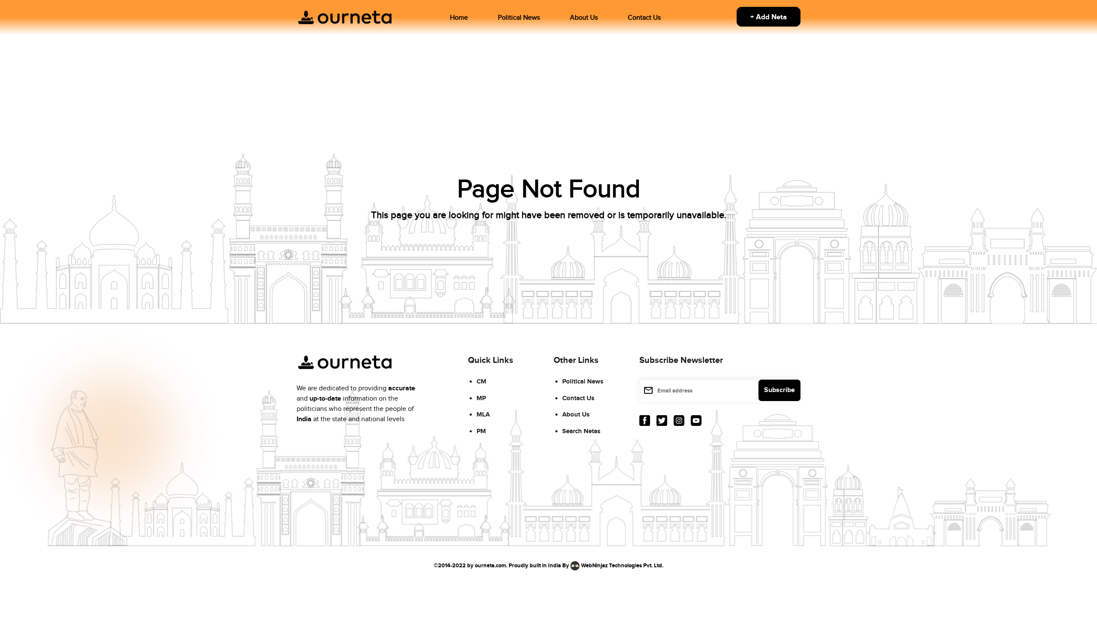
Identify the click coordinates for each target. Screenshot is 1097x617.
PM (481, 431)
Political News (519, 18)
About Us (584, 18)
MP (481, 398)
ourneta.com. (491, 565)
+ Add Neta (768, 17)
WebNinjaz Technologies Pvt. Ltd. (622, 565)
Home (459, 18)
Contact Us (644, 18)
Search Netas (581, 431)
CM (481, 381)
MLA (483, 414)
